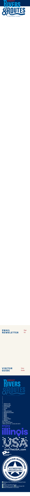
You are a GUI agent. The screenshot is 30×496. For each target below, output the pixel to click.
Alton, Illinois (13, 69)
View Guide (23, 369)
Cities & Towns (8, 411)
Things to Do (7, 403)
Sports (5, 413)
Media (5, 416)
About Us (6, 417)
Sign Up (25, 331)
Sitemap (6, 420)
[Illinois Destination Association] (10, 487)
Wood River (5, 142)
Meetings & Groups (9, 412)
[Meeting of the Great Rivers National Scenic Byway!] (15, 482)
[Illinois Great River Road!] (9, 484)
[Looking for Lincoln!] (8, 486)
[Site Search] (25, 20)
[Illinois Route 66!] (19, 486)
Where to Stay (7, 405)
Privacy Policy (7, 418)
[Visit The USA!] (15, 443)
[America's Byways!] (6, 453)
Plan (5, 409)
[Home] (13, 16)
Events (5, 408)
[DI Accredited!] (15, 468)
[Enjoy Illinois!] (15, 430)
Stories (5, 415)
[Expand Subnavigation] (11, 403)
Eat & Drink (7, 406)
